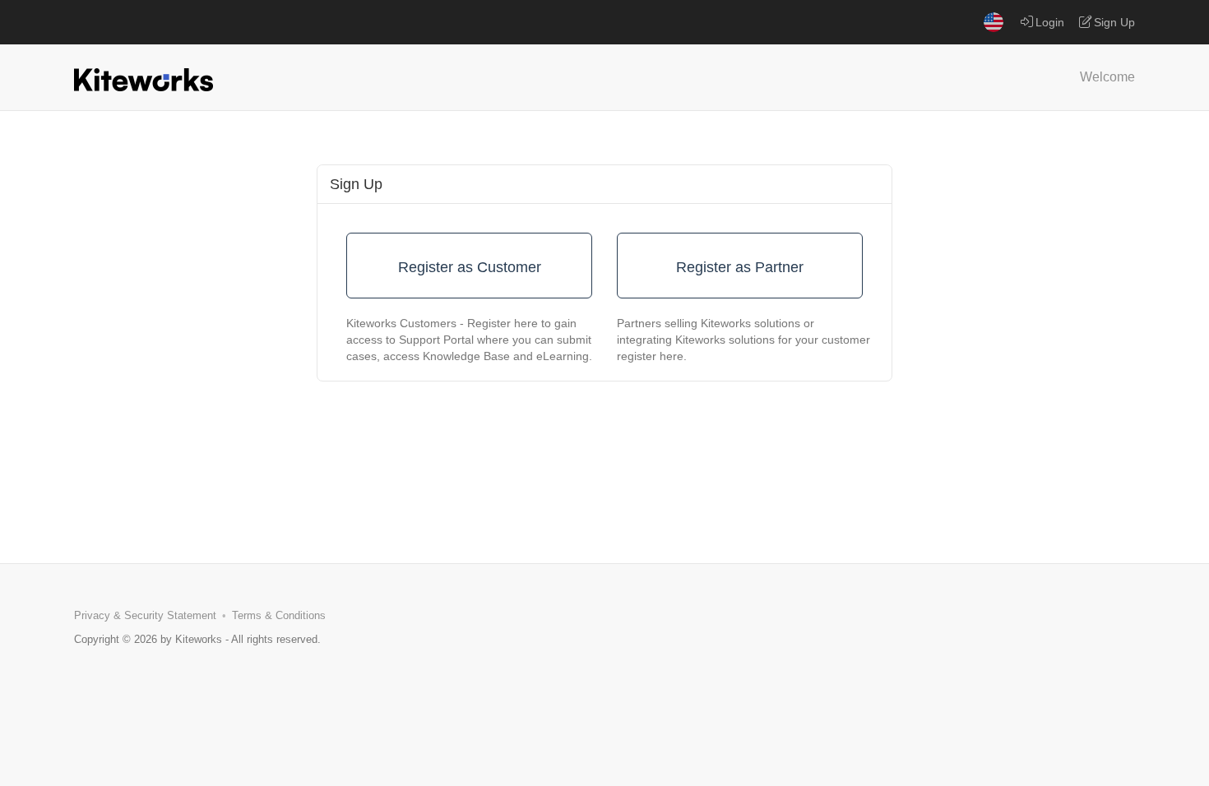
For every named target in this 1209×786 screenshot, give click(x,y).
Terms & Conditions (279, 616)
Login (1049, 22)
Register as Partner (740, 267)
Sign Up (1114, 22)
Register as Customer (469, 267)
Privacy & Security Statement (145, 616)
